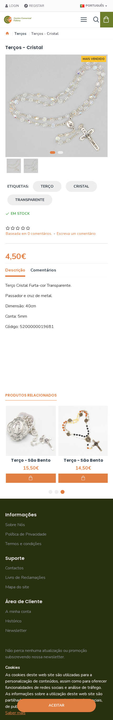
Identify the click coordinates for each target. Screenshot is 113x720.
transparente (29, 199)
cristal (81, 186)
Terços (20, 33)
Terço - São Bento (30, 460)
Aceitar (56, 705)
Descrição (15, 270)
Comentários (43, 270)
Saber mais (15, 713)
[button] (52, 152)
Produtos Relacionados (31, 395)
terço (47, 186)
